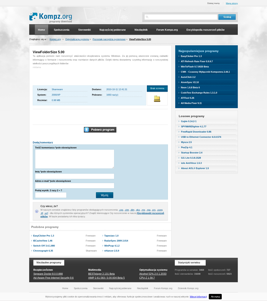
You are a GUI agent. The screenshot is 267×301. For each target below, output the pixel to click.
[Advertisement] (57, 75)
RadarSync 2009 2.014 (116, 240)
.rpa (148, 210)
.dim (132, 210)
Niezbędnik (141, 29)
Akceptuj (215, 296)
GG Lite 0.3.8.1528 (191, 158)
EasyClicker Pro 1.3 (43, 235)
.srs (154, 210)
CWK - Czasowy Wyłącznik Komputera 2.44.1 (205, 72)
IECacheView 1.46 (42, 240)
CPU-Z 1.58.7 (147, 277)
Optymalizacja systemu (77, 39)
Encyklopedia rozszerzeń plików (205, 29)
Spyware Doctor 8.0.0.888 (48, 273)
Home (41, 29)
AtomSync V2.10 (190, 82)
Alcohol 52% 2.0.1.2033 (152, 273)
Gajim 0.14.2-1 (188, 121)
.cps (121, 210)
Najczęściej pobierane (112, 29)
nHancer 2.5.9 (111, 250)
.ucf (46, 213)
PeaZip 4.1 (186, 147)
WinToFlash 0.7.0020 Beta (195, 66)
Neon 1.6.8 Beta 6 (190, 87)
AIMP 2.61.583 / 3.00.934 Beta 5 (106, 277)
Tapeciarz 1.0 (111, 235)
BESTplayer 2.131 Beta (101, 273)
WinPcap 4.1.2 (112, 245)
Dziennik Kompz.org (188, 288)
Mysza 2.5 (186, 142)
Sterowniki (84, 29)
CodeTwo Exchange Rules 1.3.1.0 (199, 92)
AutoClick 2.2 (188, 77)
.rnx (143, 210)
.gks (138, 210)
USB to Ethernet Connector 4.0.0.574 (201, 137)
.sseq (159, 210)
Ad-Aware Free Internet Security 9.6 (53, 277)
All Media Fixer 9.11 (191, 103)
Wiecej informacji (198, 296)
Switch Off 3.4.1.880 (44, 245)
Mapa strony (232, 3)
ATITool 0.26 (187, 98)
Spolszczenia (61, 29)
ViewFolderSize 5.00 (140, 39)
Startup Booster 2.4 (191, 152)
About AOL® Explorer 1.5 (195, 168)
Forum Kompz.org (167, 29)
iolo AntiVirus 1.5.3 (191, 163)
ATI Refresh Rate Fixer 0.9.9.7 (197, 61)
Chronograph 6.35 (43, 250)
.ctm (127, 210)
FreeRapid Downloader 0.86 (196, 131)
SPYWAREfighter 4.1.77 (193, 126)
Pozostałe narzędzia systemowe (109, 39)
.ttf (41, 213)
